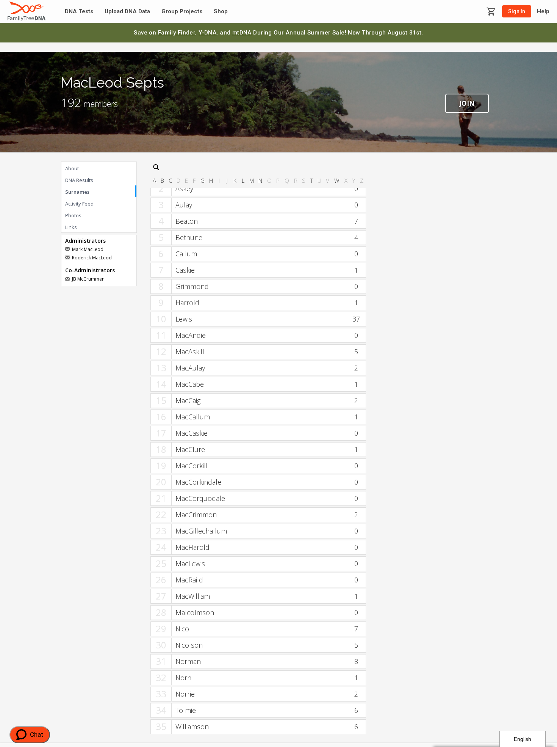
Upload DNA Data (127, 11)
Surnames (77, 191)
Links (71, 227)
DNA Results (79, 180)
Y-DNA (207, 32)
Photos (73, 215)
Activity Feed (79, 203)
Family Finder (177, 32)
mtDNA (242, 32)
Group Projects (181, 11)
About (72, 168)
